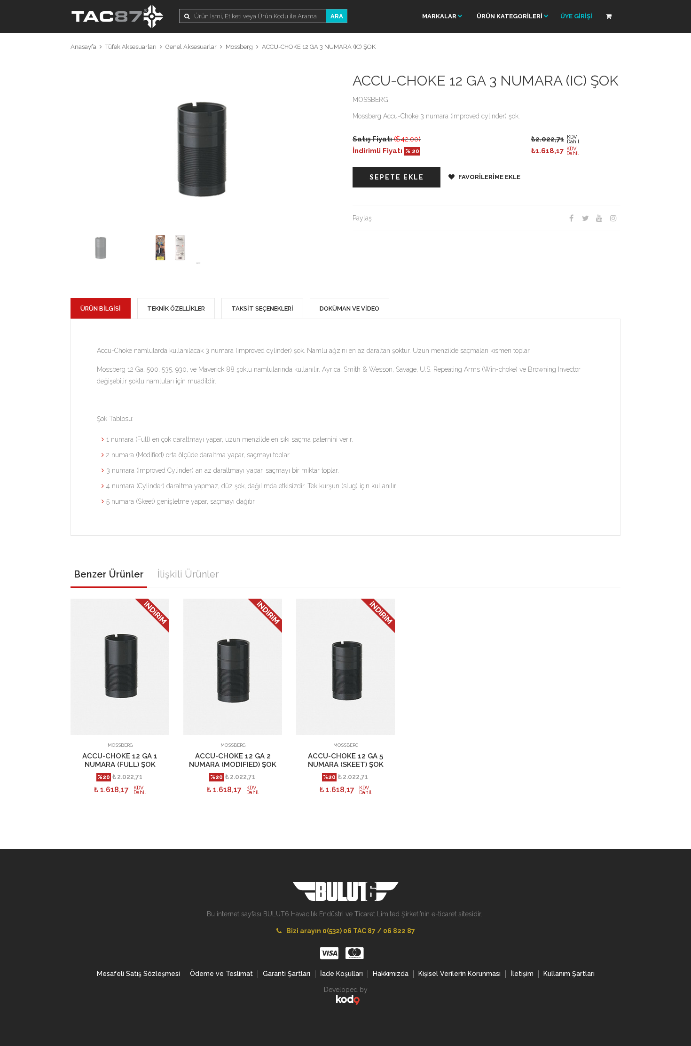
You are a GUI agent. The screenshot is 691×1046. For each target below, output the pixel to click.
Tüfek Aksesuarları (131, 46)
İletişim (522, 973)
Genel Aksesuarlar (191, 46)
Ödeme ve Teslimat (221, 973)
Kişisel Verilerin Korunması (459, 973)
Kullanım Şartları (569, 973)
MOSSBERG (370, 99)
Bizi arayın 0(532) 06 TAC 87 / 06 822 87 (350, 931)
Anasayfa (83, 46)
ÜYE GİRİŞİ (576, 16)
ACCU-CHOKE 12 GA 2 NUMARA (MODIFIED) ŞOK (232, 760)
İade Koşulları (341, 973)
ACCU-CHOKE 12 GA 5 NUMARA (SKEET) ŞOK (346, 760)
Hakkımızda (390, 973)
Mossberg (239, 46)
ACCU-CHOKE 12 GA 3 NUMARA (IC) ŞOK (319, 46)
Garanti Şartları (286, 973)
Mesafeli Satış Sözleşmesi (138, 973)
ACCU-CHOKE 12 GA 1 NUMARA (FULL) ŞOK (119, 760)
